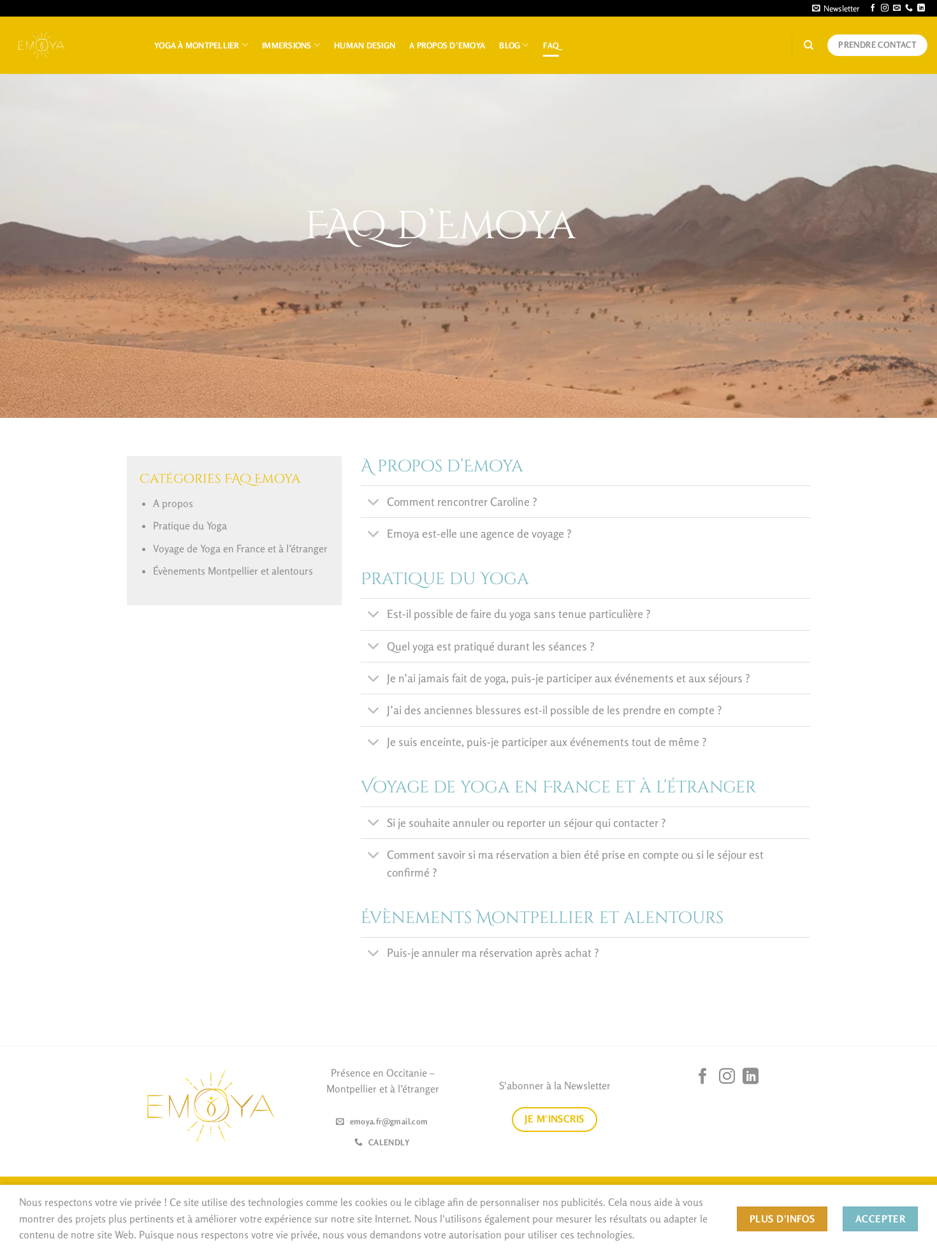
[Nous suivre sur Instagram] (885, 8)
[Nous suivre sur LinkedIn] (921, 8)
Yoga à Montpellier (197, 45)
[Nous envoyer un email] (897, 8)
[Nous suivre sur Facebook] (872, 8)
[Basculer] (373, 503)
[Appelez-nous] (909, 8)
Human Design (364, 45)
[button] (835, 8)
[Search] (808, 45)
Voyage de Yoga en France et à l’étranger (240, 548)
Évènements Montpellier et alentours (233, 570)
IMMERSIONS (287, 45)
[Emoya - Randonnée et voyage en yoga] (41, 45)
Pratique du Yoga (190, 525)
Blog (509, 45)
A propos (173, 503)
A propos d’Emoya (447, 45)
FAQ (551, 45)
